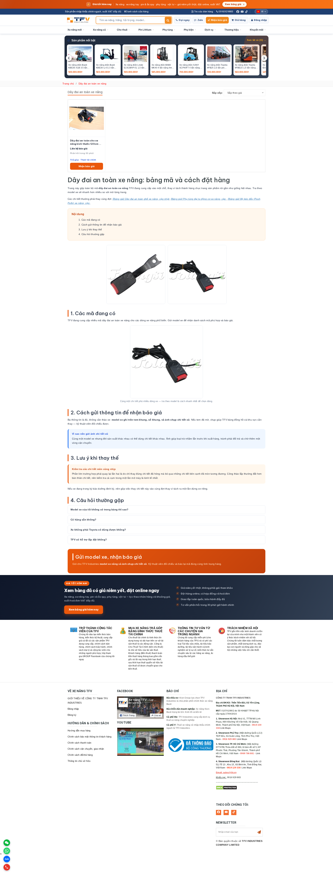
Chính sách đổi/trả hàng (80, 755)
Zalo (200, 20)
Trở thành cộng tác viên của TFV (95, 630)
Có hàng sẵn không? (83, 519)
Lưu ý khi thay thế (92, 229)
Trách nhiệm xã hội (242, 628)
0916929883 (225, 11)
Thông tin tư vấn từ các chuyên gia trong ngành (194, 631)
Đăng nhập (260, 20)
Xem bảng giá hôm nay (84, 609)
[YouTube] (242, 11)
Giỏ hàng (240, 20)
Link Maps (225, 728)
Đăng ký (72, 715)
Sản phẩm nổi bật (83, 40)
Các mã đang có (91, 219)
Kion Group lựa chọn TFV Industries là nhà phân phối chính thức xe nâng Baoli (189, 701)
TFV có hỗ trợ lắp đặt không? (89, 539)
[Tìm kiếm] (168, 20)
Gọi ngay (184, 20)
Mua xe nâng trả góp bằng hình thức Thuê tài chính (145, 631)
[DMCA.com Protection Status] (226, 787)
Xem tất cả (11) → (256, 40)
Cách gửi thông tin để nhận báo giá (102, 224)
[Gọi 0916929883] (6, 867)
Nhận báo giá (219, 20)
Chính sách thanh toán (79, 742)
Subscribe (259, 832)
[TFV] (79, 20)
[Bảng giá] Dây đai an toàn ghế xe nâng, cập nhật (141, 199)
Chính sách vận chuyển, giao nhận (86, 749)
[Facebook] (237, 11)
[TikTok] (246, 11)
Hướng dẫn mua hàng (79, 730)
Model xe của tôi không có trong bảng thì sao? (99, 509)
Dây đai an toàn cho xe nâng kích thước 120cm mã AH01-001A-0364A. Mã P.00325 (86, 142)
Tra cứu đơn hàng (203, 11)
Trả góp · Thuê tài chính (83, 159)
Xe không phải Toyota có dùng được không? (98, 529)
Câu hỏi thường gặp (93, 234)
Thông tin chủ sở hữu (79, 761)
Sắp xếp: (217, 92)
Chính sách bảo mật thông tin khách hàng (89, 736)
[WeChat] (6, 842)
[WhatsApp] (6, 851)
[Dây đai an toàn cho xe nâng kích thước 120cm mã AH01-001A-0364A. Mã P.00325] (86, 118)
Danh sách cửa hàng (137, 11)
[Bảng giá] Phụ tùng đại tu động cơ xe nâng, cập (199, 199)
